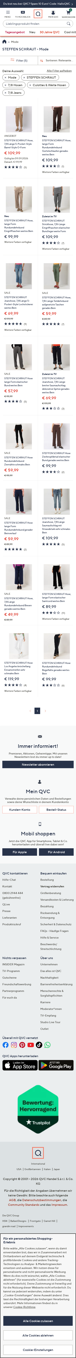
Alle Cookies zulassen (38, 1321)
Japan (57, 1169)
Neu (32, 32)
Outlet (44, 1028)
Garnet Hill (49, 1220)
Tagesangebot (15, 32)
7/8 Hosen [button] (14, 85)
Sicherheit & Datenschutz (56, 924)
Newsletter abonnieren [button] (38, 764)
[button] (7, 15)
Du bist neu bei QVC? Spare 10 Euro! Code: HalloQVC (37, 3)
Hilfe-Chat (9, 879)
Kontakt (7, 886)
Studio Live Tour (50, 1022)
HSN (4, 1220)
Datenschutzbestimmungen (41, 1200)
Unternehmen (49, 964)
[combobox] (34, 24)
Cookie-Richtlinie (24, 1307)
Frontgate (35, 1220)
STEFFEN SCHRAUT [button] (41, 77)
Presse (6, 911)
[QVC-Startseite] (4, 42)
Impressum (59, 1205)
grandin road (8, 1226)
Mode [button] (11, 77)
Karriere (45, 1002)
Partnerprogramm (13, 990)
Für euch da (9, 997)
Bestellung (47, 879)
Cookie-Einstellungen (38, 1350)
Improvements (26, 1226)
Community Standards (23, 1205)
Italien (47, 1169)
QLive (6, 904)
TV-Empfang (48, 1015)
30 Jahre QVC (50, 32)
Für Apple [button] (20, 852)
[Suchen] (69, 23)
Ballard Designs (18, 1220)
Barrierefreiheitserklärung (56, 984)
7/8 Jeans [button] (14, 93)
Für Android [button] (56, 852)
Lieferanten (9, 917)
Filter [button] (21, 60)
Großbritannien (32, 1169)
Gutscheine (9, 977)
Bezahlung (47, 906)
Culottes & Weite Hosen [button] (49, 85)
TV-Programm (11, 971)
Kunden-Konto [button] (19, 810)
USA (19, 1169)
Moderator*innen (51, 1008)
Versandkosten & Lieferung (57, 899)
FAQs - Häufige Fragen (54, 930)
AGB (12, 1200)
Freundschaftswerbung (16, 984)
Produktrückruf (11, 924)
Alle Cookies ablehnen (38, 1335)
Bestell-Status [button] (56, 810)
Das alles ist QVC (50, 971)
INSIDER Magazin (13, 964)
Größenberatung (50, 893)
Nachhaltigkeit (49, 977)
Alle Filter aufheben (59, 70)
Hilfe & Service (49, 937)
